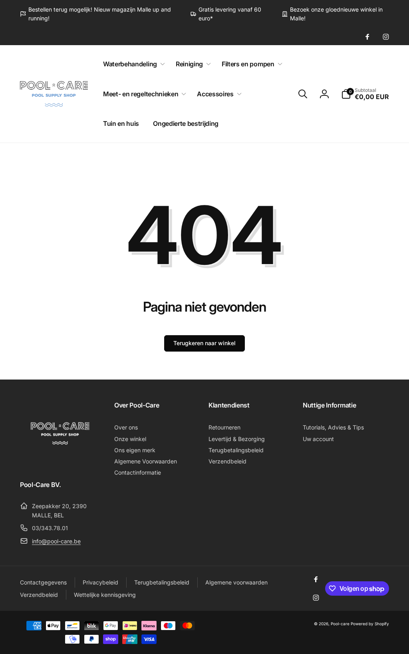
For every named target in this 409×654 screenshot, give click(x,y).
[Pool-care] (60, 462)
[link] (99, 14)
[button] (132, 64)
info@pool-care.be (56, 541)
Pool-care (340, 623)
